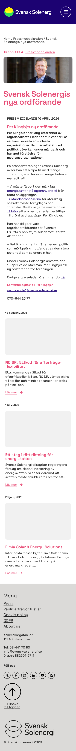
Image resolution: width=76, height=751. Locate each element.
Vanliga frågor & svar (22, 609)
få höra (12, 211)
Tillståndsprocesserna (24, 199)
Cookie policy (16, 614)
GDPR (8, 620)
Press (8, 603)
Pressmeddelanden (28, 39)
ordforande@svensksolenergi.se (32, 290)
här (63, 277)
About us (12, 626)
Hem (7, 39)
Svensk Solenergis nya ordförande (30, 40)
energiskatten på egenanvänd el (32, 191)
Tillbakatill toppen (12, 705)
